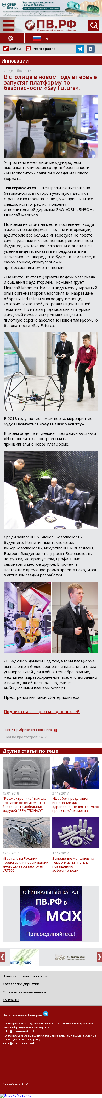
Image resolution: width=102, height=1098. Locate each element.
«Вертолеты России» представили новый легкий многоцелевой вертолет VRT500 (25, 864)
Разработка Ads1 (16, 1084)
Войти (15, 48)
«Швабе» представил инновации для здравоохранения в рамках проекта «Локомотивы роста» (75, 805)
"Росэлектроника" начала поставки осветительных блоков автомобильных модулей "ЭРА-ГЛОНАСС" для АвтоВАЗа (24, 805)
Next (98, 957)
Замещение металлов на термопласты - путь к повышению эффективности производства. (73, 864)
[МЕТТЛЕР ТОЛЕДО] (23, 958)
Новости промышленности (25, 976)
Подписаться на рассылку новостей (42, 711)
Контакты (11, 1000)
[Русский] (38, 38)
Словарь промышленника (24, 992)
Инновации (15, 61)
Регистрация (44, 48)
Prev (4, 957)
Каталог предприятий (21, 984)
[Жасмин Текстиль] (69, 957)
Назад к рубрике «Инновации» (28, 729)
